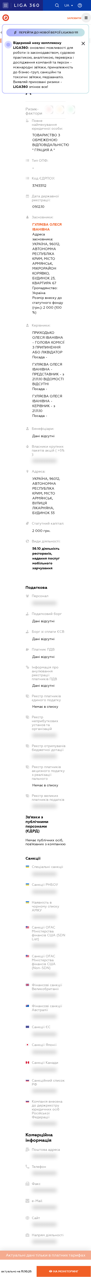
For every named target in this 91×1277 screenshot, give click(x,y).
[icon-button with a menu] (86, 17)
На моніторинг (65, 1271)
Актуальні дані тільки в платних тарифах (45, 1255)
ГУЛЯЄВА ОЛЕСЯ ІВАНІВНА (47, 226)
